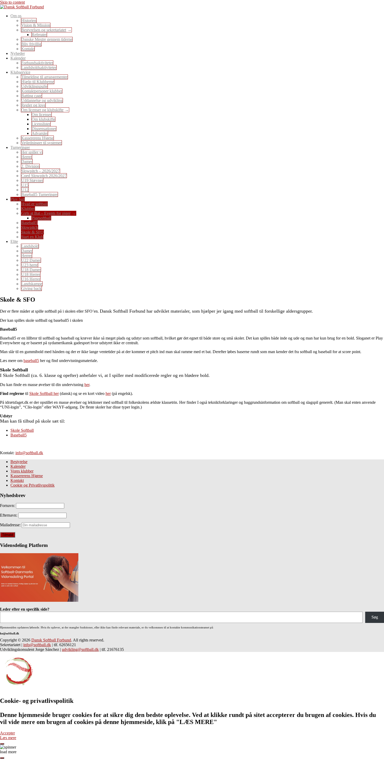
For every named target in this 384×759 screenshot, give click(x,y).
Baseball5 (29, 222)
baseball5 (31, 360)
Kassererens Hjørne (37, 138)
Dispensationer (44, 128)
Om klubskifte (43, 119)
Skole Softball (22, 430)
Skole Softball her (44, 393)
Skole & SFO (32, 232)
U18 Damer (31, 269)
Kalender (18, 466)
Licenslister (41, 124)
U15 (24, 185)
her (86, 384)
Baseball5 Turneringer (39, 194)
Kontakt (27, 48)
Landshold (30, 246)
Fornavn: (8, 505)
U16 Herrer (30, 279)
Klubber (28, 208)
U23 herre (29, 265)
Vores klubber (21, 471)
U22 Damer (31, 260)
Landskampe (31, 284)
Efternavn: (9, 515)
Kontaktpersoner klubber (41, 91)
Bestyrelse (18, 461)
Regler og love (33, 105)
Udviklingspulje (34, 86)
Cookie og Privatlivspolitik (32, 485)
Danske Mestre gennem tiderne (46, 39)
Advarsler (40, 133)
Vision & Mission (35, 25)
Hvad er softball (34, 204)
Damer (26, 161)
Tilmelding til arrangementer (44, 77)
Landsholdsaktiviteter (38, 67)
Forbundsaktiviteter (37, 63)
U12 (24, 190)
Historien (28, 20)
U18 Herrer (30, 274)
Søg (374, 617)
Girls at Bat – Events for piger (46, 213)
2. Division (30, 166)
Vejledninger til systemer (41, 143)
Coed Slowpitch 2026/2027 (44, 175)
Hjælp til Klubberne (37, 81)
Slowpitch (29, 227)
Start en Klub (32, 237)
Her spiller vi (32, 152)
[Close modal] (2, 744)
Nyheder (17, 53)
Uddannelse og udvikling (42, 100)
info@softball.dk (29, 453)
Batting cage (31, 96)
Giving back (31, 288)
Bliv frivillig (31, 44)
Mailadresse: (11, 525)
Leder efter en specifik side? (24, 609)
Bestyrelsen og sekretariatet (43, 30)
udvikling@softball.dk (80, 649)
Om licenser (41, 114)
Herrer (26, 157)
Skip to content (12, 2)
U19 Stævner (32, 180)
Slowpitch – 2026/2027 (40, 171)
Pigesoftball (41, 218)
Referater (39, 34)
